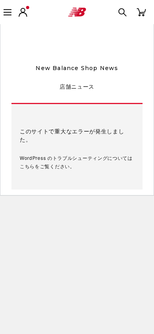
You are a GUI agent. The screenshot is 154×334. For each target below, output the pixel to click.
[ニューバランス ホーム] (77, 12)
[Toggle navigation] (7, 12)
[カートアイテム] (141, 11)
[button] (23, 12)
